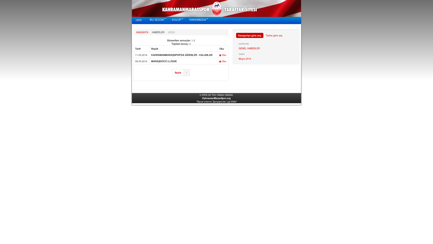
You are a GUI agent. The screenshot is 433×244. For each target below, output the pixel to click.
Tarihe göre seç (274, 35)
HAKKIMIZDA (197, 19)
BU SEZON (157, 19)
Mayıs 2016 (245, 58)
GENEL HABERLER (249, 48)
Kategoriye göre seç (249, 35)
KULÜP (176, 19)
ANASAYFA (142, 32)
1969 (138, 20)
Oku (223, 55)
